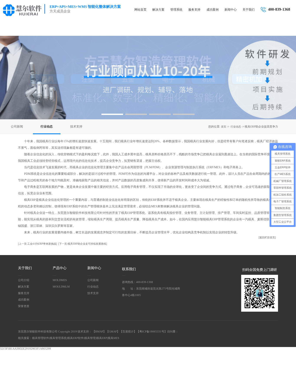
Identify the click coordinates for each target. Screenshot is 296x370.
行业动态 (47, 126)
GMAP (113, 331)
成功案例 (213, 9)
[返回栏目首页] (267, 237)
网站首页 (140, 9)
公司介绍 (23, 280)
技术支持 (76, 126)
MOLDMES (60, 280)
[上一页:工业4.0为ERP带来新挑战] (37, 243)
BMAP (99, 331)
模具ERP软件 (75, 338)
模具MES (113, 338)
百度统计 (128, 331)
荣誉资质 (23, 306)
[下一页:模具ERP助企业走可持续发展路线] (82, 243)
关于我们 (248, 9)
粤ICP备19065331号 (151, 331)
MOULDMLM (61, 286)
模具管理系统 (58, 338)
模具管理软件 (40, 338)
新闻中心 (230, 9)
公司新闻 (17, 126)
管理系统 (176, 9)
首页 (223, 126)
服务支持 (194, 9)
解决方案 (158, 9)
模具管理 (90, 338)
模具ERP (101, 338)
